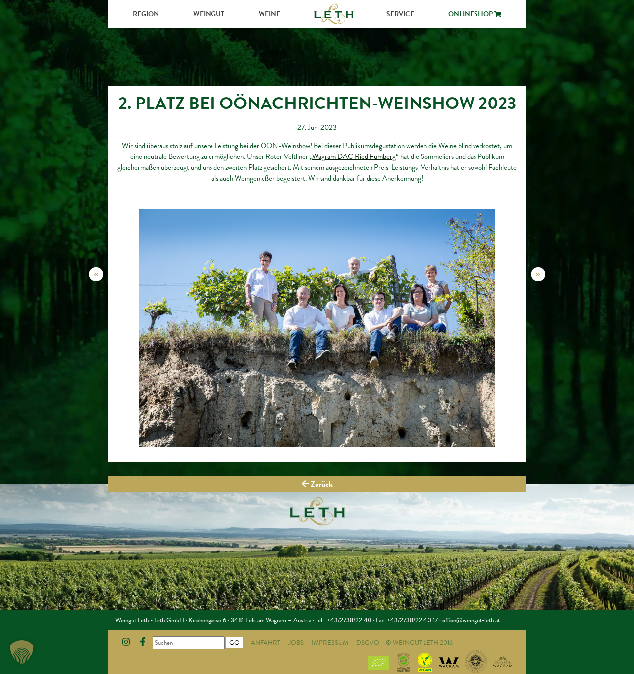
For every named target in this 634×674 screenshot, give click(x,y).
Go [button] (234, 643)
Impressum (330, 643)
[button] (22, 652)
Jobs (296, 643)
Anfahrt (265, 643)
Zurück (321, 484)
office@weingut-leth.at (471, 620)
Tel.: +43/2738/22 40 (343, 620)
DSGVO (367, 643)
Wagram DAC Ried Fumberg (354, 156)
